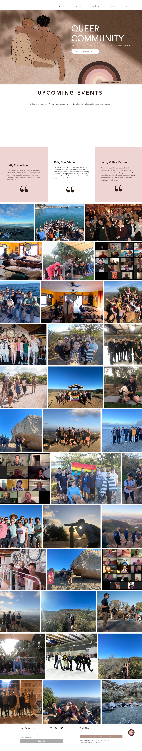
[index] (61, 727)
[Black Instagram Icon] (56, 727)
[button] (77, 6)
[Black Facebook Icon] (51, 727)
